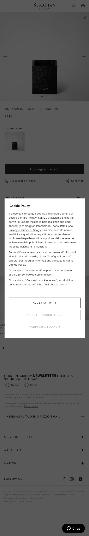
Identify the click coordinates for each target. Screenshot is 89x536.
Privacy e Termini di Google (25, 230)
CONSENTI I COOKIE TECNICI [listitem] (45, 315)
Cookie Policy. (17, 264)
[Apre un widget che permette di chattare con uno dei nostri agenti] (73, 529)
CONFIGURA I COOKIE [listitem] (44, 327)
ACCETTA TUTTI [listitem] (44, 302)
